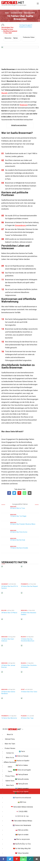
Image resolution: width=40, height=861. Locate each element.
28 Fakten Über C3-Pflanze (9, 612)
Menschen (29, 12)
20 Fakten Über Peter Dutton (18, 532)
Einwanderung (20, 225)
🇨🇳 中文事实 (22, 858)
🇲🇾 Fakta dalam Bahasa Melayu (22, 821)
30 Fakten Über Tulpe (27, 718)
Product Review (10, 748)
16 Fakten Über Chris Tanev (29, 691)
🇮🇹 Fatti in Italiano (22, 765)
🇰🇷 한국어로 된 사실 (22, 816)
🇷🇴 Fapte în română (22, 834)
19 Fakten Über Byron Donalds (19, 548)
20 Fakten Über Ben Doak (17, 540)
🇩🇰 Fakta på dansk (22, 774)
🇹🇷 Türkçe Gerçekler (22, 853)
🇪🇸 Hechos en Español (22, 761)
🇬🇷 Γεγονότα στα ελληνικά (22, 797)
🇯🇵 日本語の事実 (21, 811)
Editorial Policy (10, 739)
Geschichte (16, 12)
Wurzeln (4, 93)
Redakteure (5, 469)
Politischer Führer (29, 37)
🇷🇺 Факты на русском (22, 839)
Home (7, 12)
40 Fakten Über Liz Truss (17, 508)
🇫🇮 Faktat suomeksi (21, 788)
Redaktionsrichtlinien (25, 27)
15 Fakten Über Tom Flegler (18, 516)
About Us (10, 734)
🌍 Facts (22, 751)
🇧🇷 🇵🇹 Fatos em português (22, 770)
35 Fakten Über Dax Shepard (29, 586)
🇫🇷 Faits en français (21, 756)
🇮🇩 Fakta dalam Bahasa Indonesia (22, 807)
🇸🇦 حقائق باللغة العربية (22, 793)
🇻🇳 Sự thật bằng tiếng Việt (22, 848)
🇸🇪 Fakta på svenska (22, 779)
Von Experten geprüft (25, 25)
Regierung (23, 105)
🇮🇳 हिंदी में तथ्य (22, 802)
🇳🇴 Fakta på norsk (22, 784)
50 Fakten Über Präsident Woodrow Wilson (22, 524)
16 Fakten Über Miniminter (9, 718)
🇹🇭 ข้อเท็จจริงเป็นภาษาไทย (22, 844)
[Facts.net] (12, 2)
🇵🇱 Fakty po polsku (22, 830)
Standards (25, 460)
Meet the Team (10, 744)
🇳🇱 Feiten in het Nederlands (22, 825)
